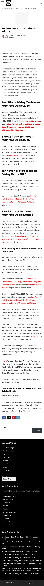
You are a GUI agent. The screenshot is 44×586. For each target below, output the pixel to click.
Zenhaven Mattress (30, 121)
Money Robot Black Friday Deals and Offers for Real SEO (21, 543)
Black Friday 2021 (16, 155)
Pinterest (6, 461)
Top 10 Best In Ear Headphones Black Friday (17, 555)
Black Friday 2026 (16, 9)
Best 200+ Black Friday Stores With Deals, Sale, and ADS (22, 561)
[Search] (40, 3)
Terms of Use (7, 522)
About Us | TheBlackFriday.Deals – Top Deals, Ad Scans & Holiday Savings (22, 492)
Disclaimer (6, 509)
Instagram (6, 457)
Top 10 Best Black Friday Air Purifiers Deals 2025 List (20, 574)
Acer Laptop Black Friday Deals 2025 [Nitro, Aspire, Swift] (20, 538)
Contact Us (6, 503)
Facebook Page (30, 279)
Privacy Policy (7, 515)
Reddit (5, 467)
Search (4, 427)
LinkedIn (5, 464)
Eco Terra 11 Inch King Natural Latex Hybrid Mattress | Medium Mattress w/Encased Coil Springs (21, 127)
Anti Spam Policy (8, 499)
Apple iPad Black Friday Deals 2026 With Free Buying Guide (21, 548)
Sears (4, 361)
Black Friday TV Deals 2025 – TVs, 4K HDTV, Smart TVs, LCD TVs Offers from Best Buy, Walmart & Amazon (21, 570)
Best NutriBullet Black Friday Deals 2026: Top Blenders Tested (21, 565)
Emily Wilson (8, 36)
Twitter (12, 285)
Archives (5, 476)
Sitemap (6, 519)
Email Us (6, 470)
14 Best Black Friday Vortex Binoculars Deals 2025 (19, 552)
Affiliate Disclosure (9, 496)
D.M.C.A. (5, 506)
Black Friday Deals (30, 9)
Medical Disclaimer (9, 512)
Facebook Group (9, 451)
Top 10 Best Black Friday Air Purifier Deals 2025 (18, 558)
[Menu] (2, 3)
